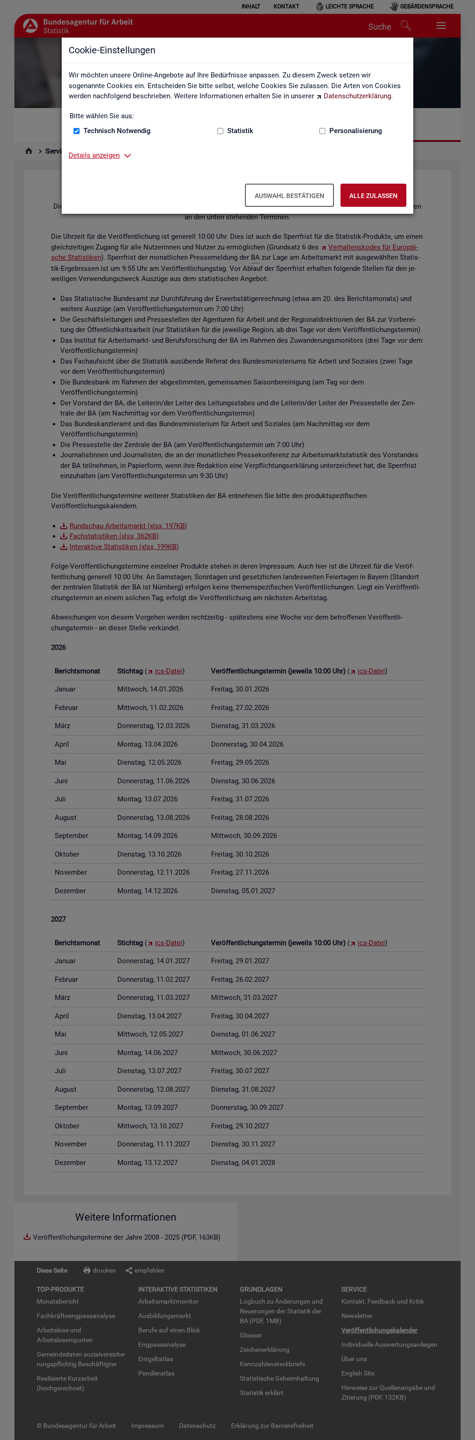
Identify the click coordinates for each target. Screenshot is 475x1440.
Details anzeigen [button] (94, 155)
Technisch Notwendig (117, 131)
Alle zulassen (373, 195)
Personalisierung (355, 131)
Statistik (240, 131)
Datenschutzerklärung (357, 96)
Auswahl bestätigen (289, 195)
